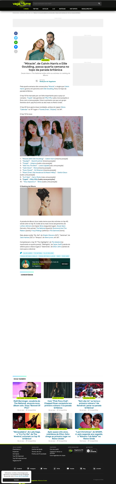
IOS (75, 451)
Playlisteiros (17, 449)
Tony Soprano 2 (29, 182)
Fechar (16, 480)
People (25, 163)
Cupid (30, 98)
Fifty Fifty (48, 98)
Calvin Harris (50, 159)
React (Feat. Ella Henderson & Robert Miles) (39, 173)
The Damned (54, 231)
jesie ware (65, 256)
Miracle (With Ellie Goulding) (33, 159)
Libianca (33, 163)
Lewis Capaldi (44, 166)
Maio (29, 13)
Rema (36, 168)
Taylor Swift (57, 244)
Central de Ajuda (37, 449)
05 (31, 13)
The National (41, 228)
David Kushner (37, 161)
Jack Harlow (24, 237)
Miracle (51, 86)
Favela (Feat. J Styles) (48, 109)
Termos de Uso (36, 451)
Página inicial (16, 13)
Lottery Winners (26, 226)
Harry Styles (36, 177)
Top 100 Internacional (19, 458)
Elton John (57, 247)
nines (58, 256)
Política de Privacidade (39, 454)
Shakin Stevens (49, 235)
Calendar (24, 109)
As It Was (26, 177)
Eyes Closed (27, 170)
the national (38, 253)
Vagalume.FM (86, 9)
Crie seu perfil (54, 449)
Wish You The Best (30, 166)
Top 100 (35, 9)
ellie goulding (48, 253)
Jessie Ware (61, 226)
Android (80, 451)
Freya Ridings (36, 231)
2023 (26, 13)
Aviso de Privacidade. (22, 476)
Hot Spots (73, 9)
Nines (63, 107)
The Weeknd (56, 242)
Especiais (16, 451)
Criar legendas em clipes (57, 455)
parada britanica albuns (47, 256)
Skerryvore (49, 237)
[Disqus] (45, 302)
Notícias (62, 9)
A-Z (54, 9)
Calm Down (27, 168)
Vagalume (22, 3)
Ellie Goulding (49, 89)
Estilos (45, 9)
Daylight (26, 161)
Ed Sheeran (38, 170)
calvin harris (27, 253)
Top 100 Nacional (18, 456)
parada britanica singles (28, 256)
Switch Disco (62, 173)
